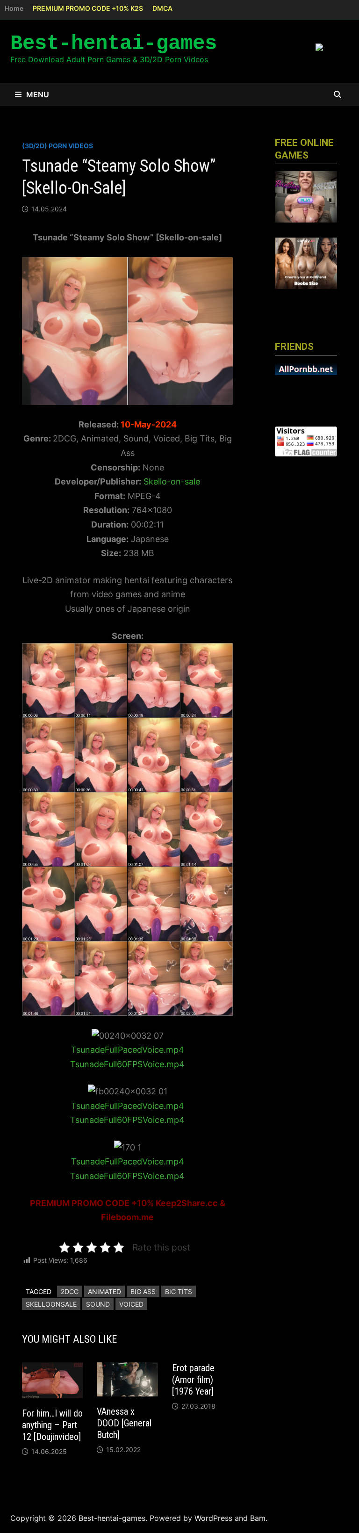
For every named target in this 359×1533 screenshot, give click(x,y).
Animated (104, 1291)
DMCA (162, 8)
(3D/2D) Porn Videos (57, 146)
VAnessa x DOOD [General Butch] (124, 1423)
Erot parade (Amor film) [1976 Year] (193, 1379)
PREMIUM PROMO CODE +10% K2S (88, 8)
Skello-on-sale (170, 481)
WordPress (213, 1518)
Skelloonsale (51, 1304)
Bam (258, 1518)
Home (14, 8)
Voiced (131, 1304)
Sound (98, 1304)
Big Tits (178, 1291)
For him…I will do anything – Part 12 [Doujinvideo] (52, 1425)
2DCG (70, 1291)
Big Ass (143, 1291)
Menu (37, 94)
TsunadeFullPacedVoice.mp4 (127, 1050)
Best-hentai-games (113, 43)
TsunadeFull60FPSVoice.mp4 (127, 1064)
